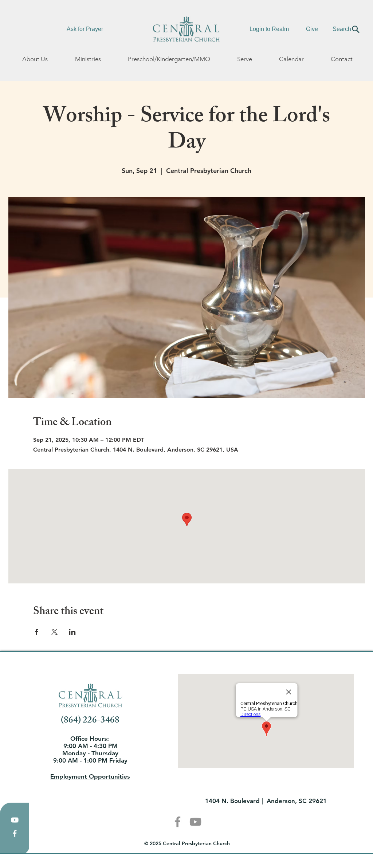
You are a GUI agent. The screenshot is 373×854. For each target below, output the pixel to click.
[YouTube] (14, 820)
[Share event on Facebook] (36, 632)
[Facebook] (14, 833)
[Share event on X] (54, 632)
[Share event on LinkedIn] (72, 632)
